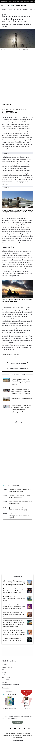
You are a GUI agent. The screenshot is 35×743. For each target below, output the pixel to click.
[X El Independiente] (6, 728)
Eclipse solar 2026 (7, 667)
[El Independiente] (17, 5)
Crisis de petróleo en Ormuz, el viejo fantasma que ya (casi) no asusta (17, 300)
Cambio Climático (7, 354)
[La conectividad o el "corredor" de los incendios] (6, 399)
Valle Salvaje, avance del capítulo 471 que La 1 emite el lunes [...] (20, 490)
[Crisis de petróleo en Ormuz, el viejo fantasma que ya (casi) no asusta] (17, 289)
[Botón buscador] (33, 5)
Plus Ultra (4, 672)
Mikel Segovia (6, 104)
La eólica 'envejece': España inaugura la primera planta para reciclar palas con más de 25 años (17, 211)
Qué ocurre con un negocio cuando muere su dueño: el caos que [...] (19, 508)
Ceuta (17, 1)
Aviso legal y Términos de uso (23, 733)
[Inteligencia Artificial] (9, 705)
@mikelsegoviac (6, 107)
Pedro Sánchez (6, 677)
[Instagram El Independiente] (19, 728)
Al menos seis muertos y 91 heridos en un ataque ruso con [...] (19, 496)
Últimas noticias (12, 1)
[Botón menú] (2, 5)
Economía (17, 9)
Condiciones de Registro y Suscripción (12, 735)
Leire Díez (4, 682)
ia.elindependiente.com (9, 708)
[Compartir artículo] (3, 112)
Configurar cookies (17, 737)
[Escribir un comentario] (16, 112)
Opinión (3, 9)
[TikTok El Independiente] (29, 729)
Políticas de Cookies (27, 735)
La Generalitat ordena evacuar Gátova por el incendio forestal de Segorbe (19, 515)
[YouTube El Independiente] (15, 728)
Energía (16, 354)
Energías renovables (8, 356)
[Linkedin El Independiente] (24, 728)
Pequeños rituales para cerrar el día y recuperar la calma (20, 502)
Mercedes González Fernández (10, 684)
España (10, 9)
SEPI (3, 670)
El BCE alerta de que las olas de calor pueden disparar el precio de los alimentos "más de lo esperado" (21, 391)
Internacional (27, 9)
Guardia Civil (5, 680)
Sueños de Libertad (24, 1)
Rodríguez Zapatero (7, 675)
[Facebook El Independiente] (10, 728)
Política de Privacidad (10, 733)
